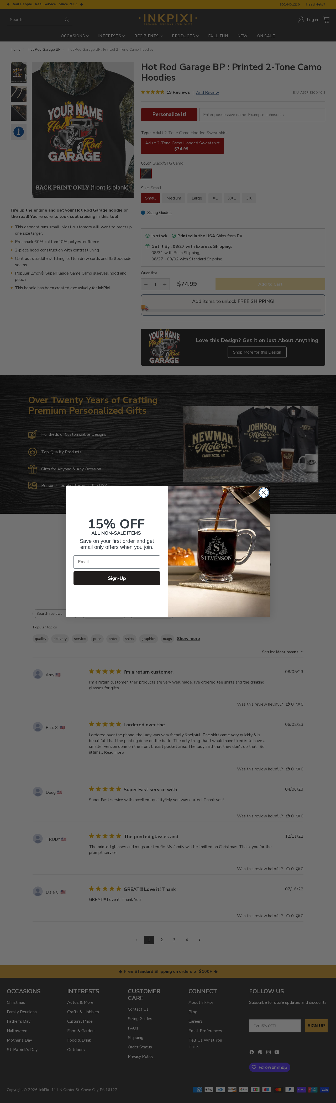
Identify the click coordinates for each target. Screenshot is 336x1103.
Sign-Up (117, 578)
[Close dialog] (263, 492)
